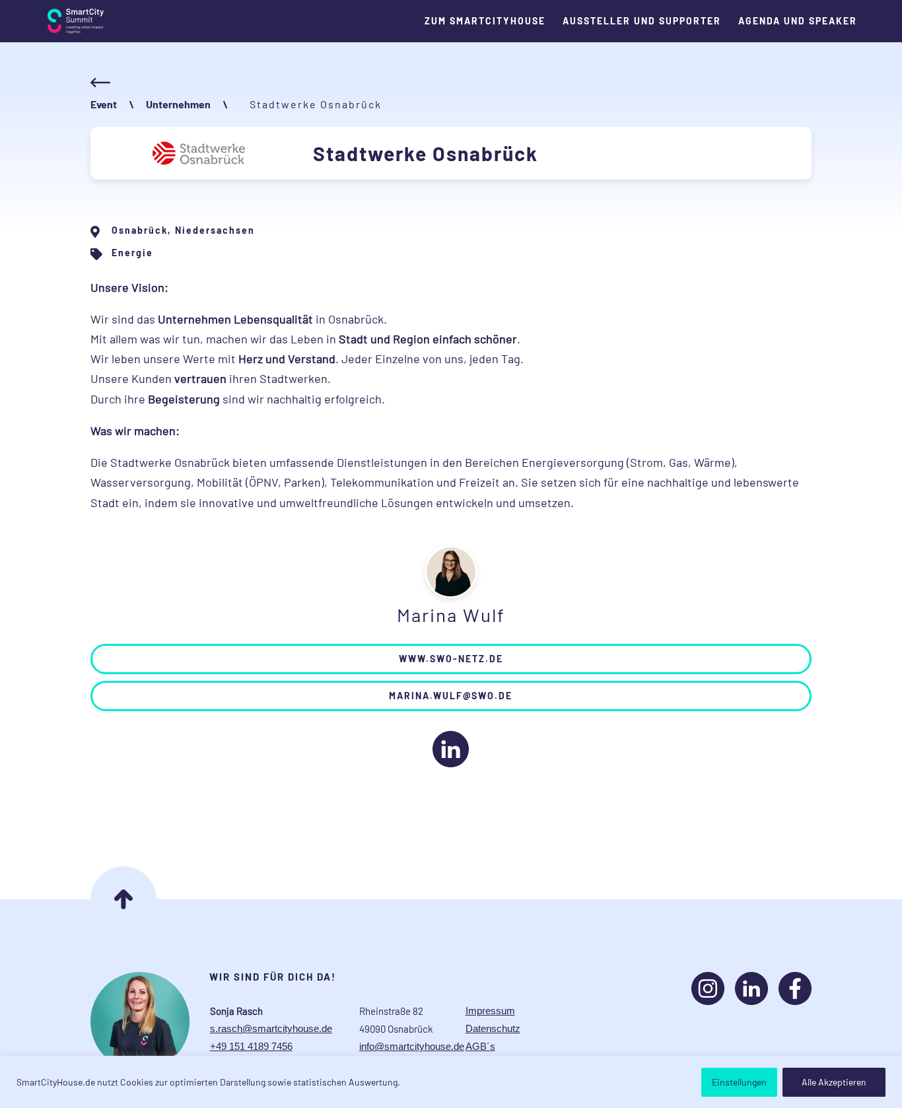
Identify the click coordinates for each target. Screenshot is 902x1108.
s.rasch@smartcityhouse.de (271, 1028)
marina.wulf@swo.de (450, 695)
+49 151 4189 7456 (251, 1046)
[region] (451, 1082)
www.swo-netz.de (451, 658)
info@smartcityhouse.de (411, 1046)
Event (103, 104)
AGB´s (480, 1046)
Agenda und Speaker (797, 21)
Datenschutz (493, 1028)
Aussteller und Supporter (642, 21)
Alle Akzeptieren (834, 1082)
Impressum (490, 1010)
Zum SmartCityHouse (485, 21)
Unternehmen (178, 104)
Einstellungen (739, 1082)
